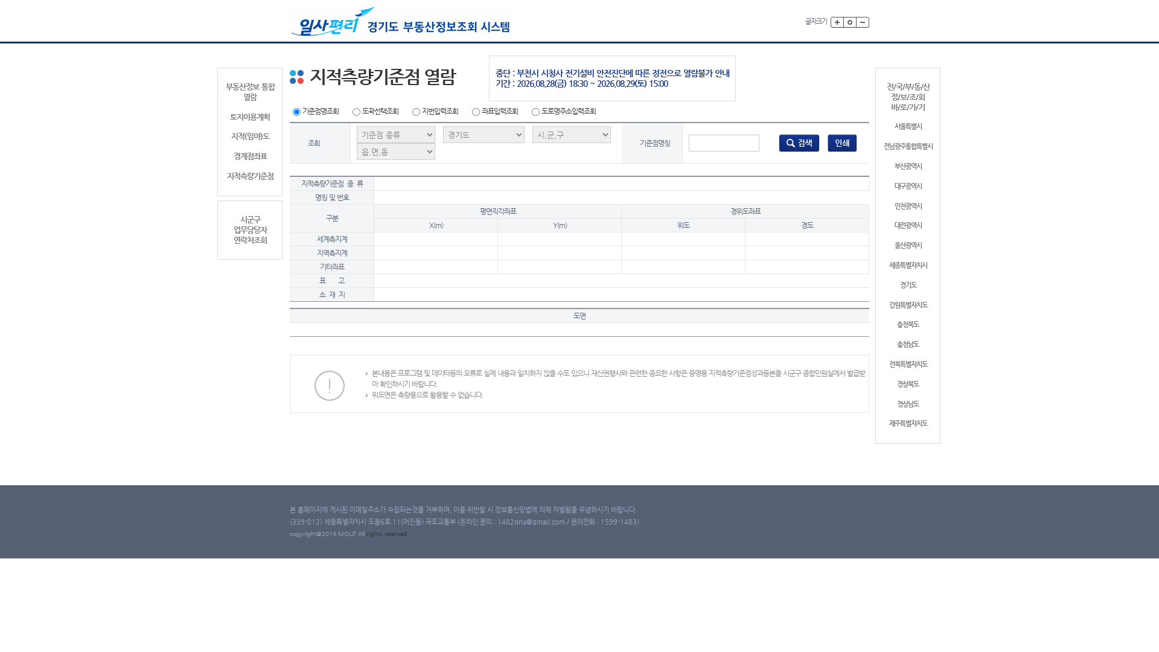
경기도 (908, 285)
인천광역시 (908, 206)
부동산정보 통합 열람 (250, 91)
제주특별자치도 (908, 423)
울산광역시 (908, 245)
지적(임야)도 (250, 136)
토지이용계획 (250, 116)
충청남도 (908, 344)
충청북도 (908, 324)
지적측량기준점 (250, 176)
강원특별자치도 (908, 305)
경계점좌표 (250, 156)
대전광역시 (908, 225)
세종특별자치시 (908, 265)
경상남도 (908, 404)
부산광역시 (908, 166)
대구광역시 (908, 186)
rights (375, 534)
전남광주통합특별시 (908, 146)
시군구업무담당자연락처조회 (250, 230)
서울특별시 (908, 126)
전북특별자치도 (908, 364)
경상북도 (908, 384)
